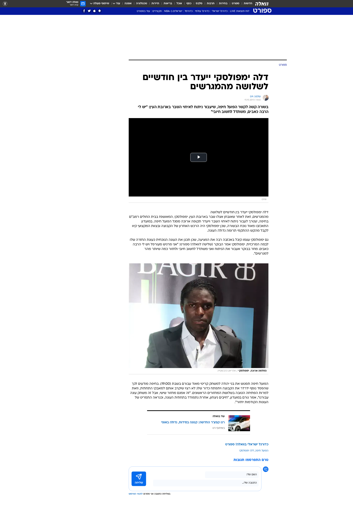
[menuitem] (245, 4)
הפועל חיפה (261, 451)
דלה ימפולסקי (246, 451)
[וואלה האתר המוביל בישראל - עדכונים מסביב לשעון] (261, 4)
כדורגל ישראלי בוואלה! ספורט (246, 444)
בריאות (168, 3)
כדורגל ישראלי (220, 11)
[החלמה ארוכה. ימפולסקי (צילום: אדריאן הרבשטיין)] (198, 318)
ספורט (235, 3)
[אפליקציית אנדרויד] (99, 11)
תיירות (155, 3)
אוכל (179, 3)
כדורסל (189, 11)
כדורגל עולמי (202, 11)
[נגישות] (5, 3)
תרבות (211, 3)
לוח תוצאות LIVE (239, 11)
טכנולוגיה (141, 3)
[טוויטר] (89, 11)
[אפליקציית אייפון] (94, 11)
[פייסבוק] (84, 11)
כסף (188, 3)
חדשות (248, 3)
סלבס (199, 3)
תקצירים (157, 11)
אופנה (128, 3)
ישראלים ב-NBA (173, 11)
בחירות (223, 3)
